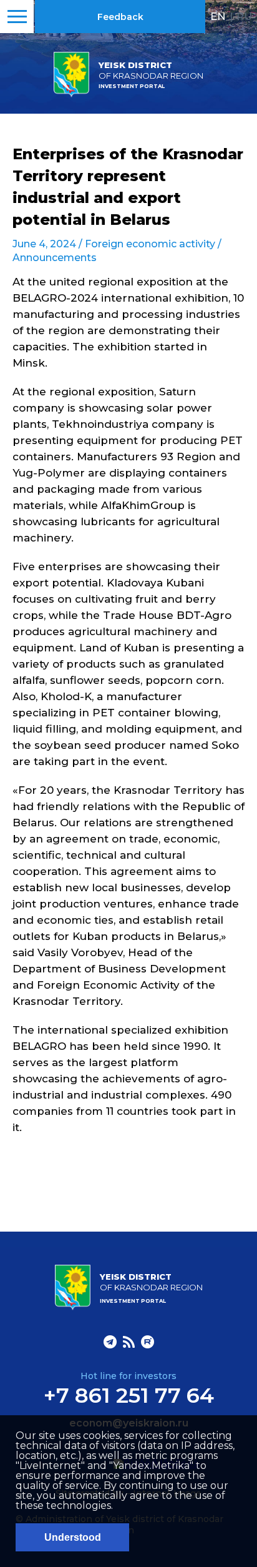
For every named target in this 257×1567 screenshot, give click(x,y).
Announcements (54, 258)
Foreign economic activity (150, 244)
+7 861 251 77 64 (129, 1395)
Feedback (120, 16)
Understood (72, 1537)
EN (218, 16)
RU (244, 16)
